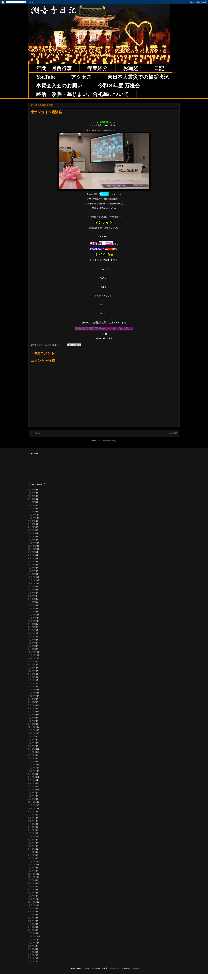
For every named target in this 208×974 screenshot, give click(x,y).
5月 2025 (32, 527)
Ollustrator (113, 968)
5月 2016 (32, 849)
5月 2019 (32, 749)
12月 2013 (32, 899)
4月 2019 (32, 752)
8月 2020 (32, 702)
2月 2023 (32, 608)
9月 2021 (32, 661)
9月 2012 (32, 946)
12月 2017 (32, 802)
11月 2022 (32, 618)
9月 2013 (32, 908)
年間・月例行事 (54, 68)
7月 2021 (32, 668)
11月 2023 (32, 580)
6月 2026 (32, 496)
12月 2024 (32, 543)
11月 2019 (32, 730)
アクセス (81, 77)
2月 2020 (32, 721)
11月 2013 (32, 902)
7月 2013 (32, 914)
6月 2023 (32, 596)
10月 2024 (32, 549)
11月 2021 (32, 655)
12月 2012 (32, 936)
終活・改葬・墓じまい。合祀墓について (82, 94)
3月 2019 (32, 755)
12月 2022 (32, 615)
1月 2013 (32, 933)
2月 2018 (32, 796)
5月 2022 (32, 636)
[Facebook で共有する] (76, 344)
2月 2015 (32, 871)
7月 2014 (32, 886)
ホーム (104, 433)
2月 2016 (32, 858)
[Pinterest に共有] (79, 344)
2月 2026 (32, 508)
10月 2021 (32, 658)
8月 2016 (32, 843)
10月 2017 (32, 808)
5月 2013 (32, 921)
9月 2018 (32, 774)
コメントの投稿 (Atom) (106, 440)
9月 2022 (32, 624)
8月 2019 (32, 740)
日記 (159, 68)
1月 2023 (32, 611)
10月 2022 (32, 621)
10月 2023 (32, 583)
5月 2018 (32, 786)
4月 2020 (32, 715)
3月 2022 (32, 643)
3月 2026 (32, 505)
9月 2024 (32, 552)
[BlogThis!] (71, 344)
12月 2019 (32, 727)
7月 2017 (32, 815)
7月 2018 (32, 780)
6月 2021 (32, 671)
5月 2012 (32, 958)
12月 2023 (32, 577)
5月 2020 (32, 711)
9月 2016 (32, 840)
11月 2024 (32, 546)
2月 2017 (32, 830)
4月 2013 (32, 924)
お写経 (131, 68)
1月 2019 (32, 761)
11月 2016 (32, 836)
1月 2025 (32, 540)
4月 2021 (32, 677)
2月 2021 (32, 683)
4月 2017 (32, 824)
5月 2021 (32, 674)
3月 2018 (32, 793)
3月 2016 (32, 855)
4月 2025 (32, 530)
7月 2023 (32, 593)
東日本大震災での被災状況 (138, 77)
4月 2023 (32, 602)
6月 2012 (32, 955)
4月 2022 (32, 640)
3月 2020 (32, 718)
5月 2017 (32, 821)
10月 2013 (32, 905)
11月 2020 (32, 693)
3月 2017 (32, 827)
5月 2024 (32, 561)
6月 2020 (32, 708)
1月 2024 (32, 574)
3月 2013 (32, 927)
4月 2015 (32, 868)
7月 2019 (32, 743)
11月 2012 (32, 940)
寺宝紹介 (97, 68)
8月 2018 (32, 777)
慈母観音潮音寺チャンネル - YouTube (104, 328)
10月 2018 (32, 771)
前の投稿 (172, 433)
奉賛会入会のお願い (59, 85)
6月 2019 (32, 746)
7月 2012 (32, 952)
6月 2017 (32, 818)
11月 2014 (32, 874)
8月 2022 (32, 627)
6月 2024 (32, 558)
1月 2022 (32, 649)
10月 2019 (32, 733)
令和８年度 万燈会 (119, 85)
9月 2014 (32, 880)
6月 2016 (32, 846)
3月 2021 (32, 680)
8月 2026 (32, 490)
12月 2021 (32, 652)
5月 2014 (32, 893)
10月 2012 (32, 943)
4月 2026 (32, 502)
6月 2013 (32, 918)
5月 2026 (32, 499)
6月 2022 (32, 633)
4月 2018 (32, 789)
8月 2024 (32, 555)
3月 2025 (32, 533)
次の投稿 (35, 433)
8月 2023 (32, 590)
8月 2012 (32, 949)
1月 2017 (32, 833)
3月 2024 (32, 568)
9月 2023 (32, 586)
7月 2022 (32, 630)
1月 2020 (32, 724)
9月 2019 (32, 736)
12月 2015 (32, 861)
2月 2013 (32, 930)
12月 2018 (32, 764)
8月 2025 (32, 521)
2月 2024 (32, 571)
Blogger (136, 968)
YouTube (46, 77)
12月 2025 (32, 515)
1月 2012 (32, 961)
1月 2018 (32, 799)
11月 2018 (32, 768)
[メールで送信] (68, 344)
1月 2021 (32, 686)
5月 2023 (32, 599)
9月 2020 (32, 699)
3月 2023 (32, 605)
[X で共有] (74, 344)
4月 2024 (32, 565)
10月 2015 (32, 864)
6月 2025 (32, 524)
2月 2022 (32, 646)
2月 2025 (32, 536)
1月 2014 (32, 896)
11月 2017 (32, 805)
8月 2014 (32, 883)
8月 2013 (32, 911)
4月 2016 (32, 852)
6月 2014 (32, 889)
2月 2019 (32, 758)
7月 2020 (32, 705)
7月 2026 (32, 493)
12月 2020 (32, 690)
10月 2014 (32, 877)
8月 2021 (32, 664)
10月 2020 (32, 696)
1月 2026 (32, 511)
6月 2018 (32, 783)
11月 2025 (32, 518)
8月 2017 (32, 811)
